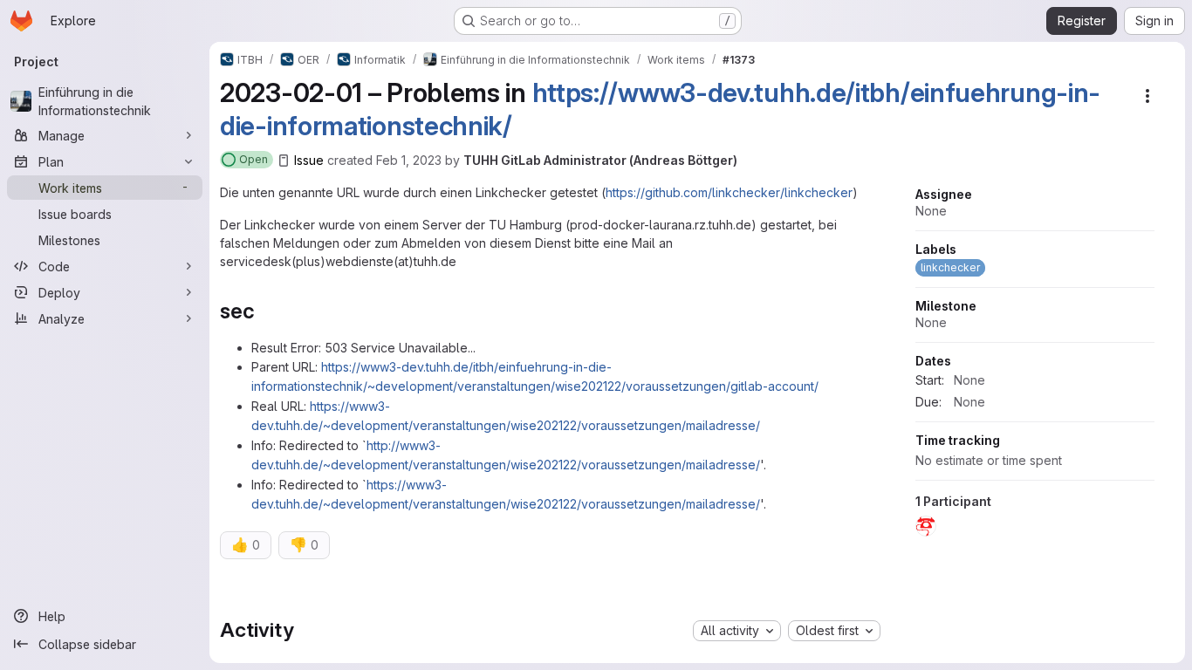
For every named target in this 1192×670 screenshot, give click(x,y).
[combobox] (737, 630)
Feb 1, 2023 (409, 160)
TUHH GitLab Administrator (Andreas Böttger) (600, 160)
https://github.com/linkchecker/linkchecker (729, 192)
